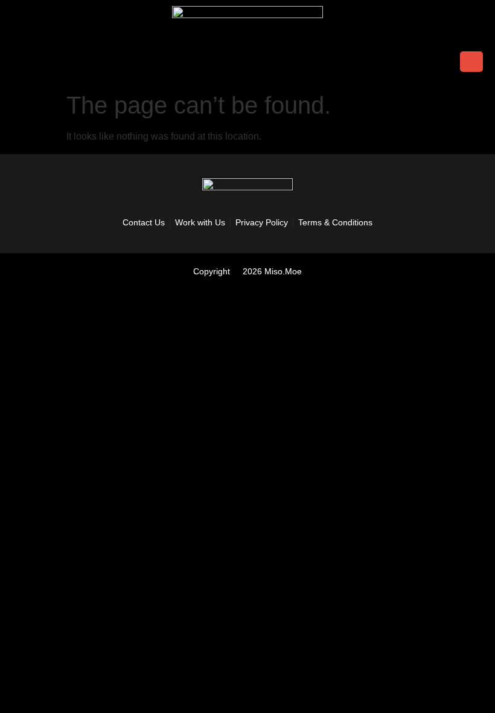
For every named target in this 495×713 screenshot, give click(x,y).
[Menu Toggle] (23, 62)
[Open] (471, 61)
